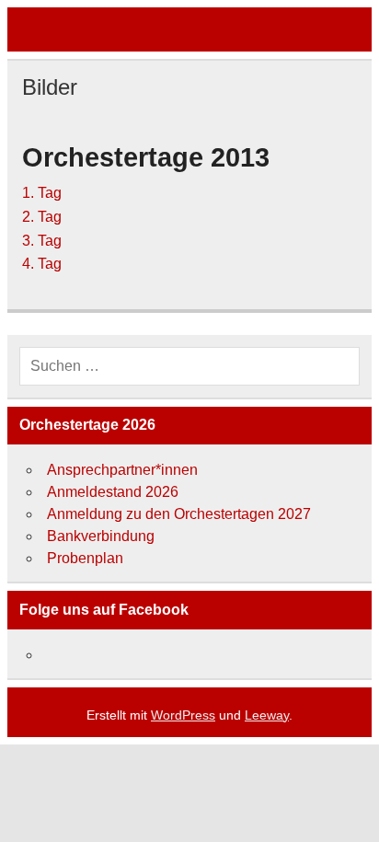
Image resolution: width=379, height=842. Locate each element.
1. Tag (42, 193)
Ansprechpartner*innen (122, 470)
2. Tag (42, 217)
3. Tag (42, 240)
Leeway (267, 715)
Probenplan (85, 558)
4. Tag (42, 263)
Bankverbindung (101, 536)
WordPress (183, 715)
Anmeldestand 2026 (112, 492)
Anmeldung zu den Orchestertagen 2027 (179, 514)
